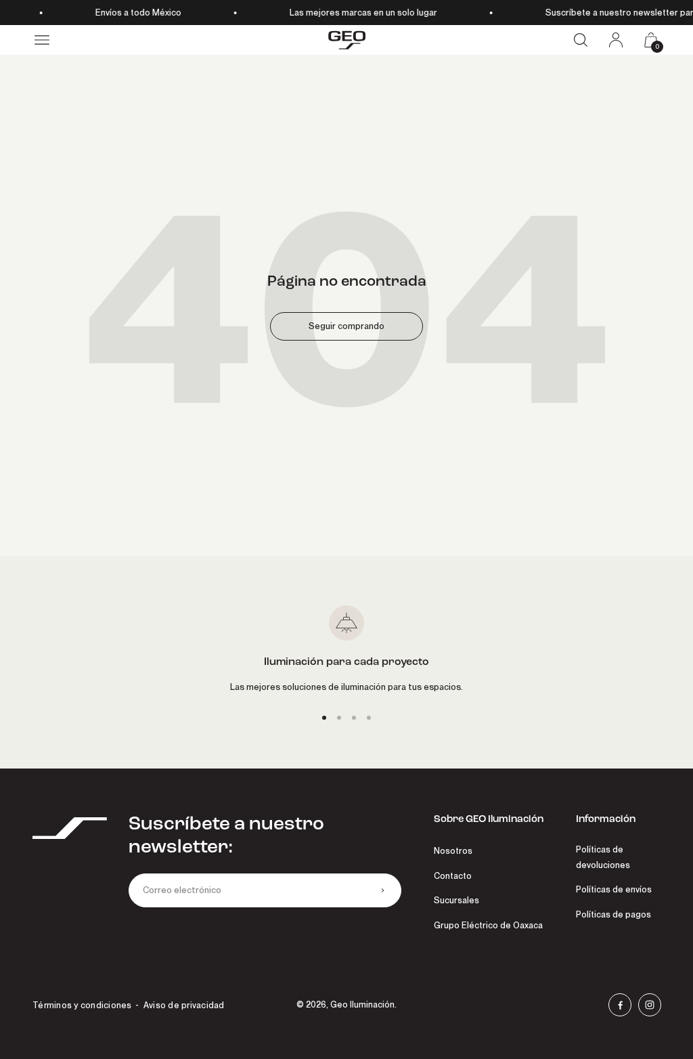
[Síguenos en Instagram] (650, 1005)
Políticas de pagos (613, 914)
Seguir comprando (346, 326)
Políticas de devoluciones (603, 856)
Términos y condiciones (82, 1005)
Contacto (453, 876)
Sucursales (456, 900)
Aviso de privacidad (184, 1005)
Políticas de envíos (614, 889)
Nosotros (453, 851)
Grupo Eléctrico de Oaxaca (488, 925)
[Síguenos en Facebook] (620, 1005)
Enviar (382, 890)
